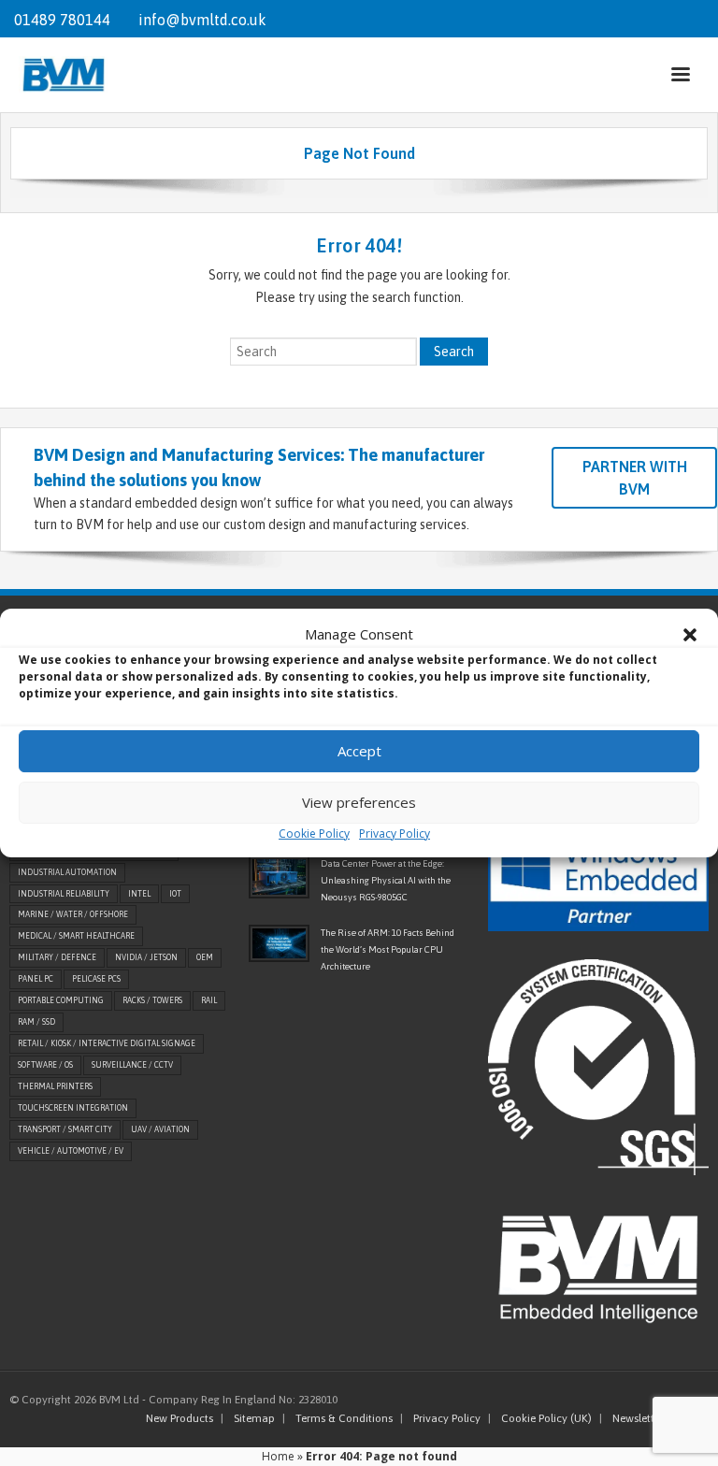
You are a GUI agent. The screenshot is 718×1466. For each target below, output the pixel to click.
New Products (179, 1418)
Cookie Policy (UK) (546, 1418)
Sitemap (254, 1418)
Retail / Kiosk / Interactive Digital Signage (106, 1043)
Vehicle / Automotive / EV (70, 1151)
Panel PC (35, 979)
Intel (139, 893)
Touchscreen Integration (73, 1108)
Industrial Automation (67, 872)
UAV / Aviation (160, 1129)
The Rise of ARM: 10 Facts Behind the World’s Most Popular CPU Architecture (387, 949)
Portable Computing (61, 1000)
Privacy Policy (394, 833)
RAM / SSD (36, 1022)
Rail (209, 1000)
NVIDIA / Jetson (146, 957)
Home (278, 1456)
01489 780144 (62, 19)
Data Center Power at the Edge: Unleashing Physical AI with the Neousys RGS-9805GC (386, 880)
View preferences (359, 802)
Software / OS (45, 1065)
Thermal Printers (55, 1086)
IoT (175, 893)
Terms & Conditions (344, 1418)
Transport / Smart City (65, 1129)
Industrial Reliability (63, 893)
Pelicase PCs (96, 979)
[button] (690, 634)
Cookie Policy (314, 833)
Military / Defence (57, 957)
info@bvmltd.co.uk (202, 19)
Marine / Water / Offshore (73, 914)
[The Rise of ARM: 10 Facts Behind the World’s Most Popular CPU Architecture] (279, 943)
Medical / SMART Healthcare (76, 936)
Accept (359, 750)
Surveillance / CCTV (132, 1065)
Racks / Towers (152, 1000)
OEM (204, 957)
